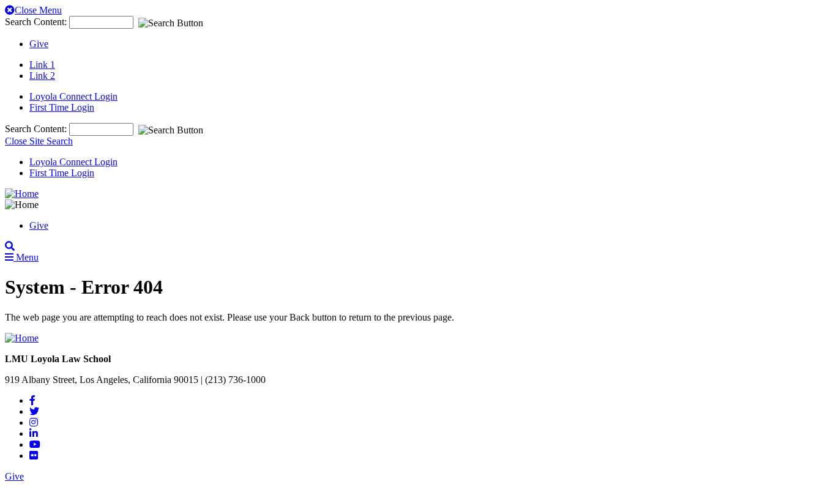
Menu (26, 257)
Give (38, 44)
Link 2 (42, 75)
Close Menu (38, 10)
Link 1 (42, 64)
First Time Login (61, 107)
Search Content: (37, 22)
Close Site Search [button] (39, 141)
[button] (10, 246)
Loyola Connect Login (73, 96)
